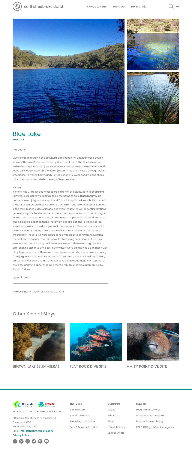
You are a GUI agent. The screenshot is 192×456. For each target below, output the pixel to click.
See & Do (119, 6)
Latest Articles (116, 427)
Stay (110, 421)
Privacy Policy (21, 435)
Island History (78, 409)
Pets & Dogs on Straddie (84, 427)
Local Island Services (148, 409)
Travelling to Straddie (82, 421)
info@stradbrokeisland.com (36, 431)
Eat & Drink (138, 6)
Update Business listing (149, 421)
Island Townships (80, 415)
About (111, 409)
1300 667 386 (28, 426)
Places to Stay (97, 6)
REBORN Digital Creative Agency (155, 427)
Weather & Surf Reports (150, 415)
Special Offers (116, 433)
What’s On (114, 415)
